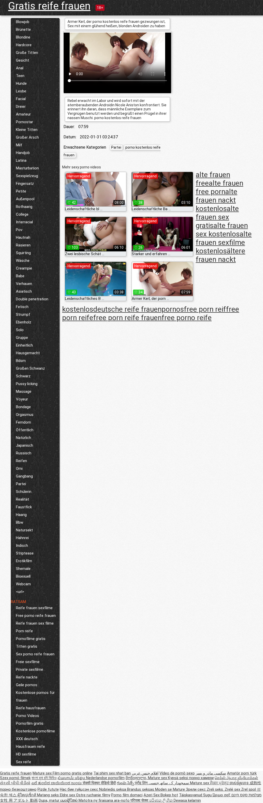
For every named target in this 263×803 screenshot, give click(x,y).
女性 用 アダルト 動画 (19, 800)
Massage (23, 391)
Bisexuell (23, 576)
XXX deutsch (27, 739)
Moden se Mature (170, 789)
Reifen (21, 460)
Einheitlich (24, 345)
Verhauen (24, 283)
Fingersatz (25, 183)
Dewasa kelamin (187, 800)
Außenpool (25, 199)
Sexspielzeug (27, 176)
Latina (21, 160)
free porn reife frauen (127, 317)
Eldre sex (68, 795)
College (22, 214)
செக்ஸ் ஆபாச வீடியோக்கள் (236, 778)
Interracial (24, 222)
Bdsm (21, 360)
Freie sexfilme (28, 661)
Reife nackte (26, 677)
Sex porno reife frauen (35, 654)
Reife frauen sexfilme (34, 608)
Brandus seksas (141, 789)
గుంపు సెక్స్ (126, 783)
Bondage (23, 407)
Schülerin (23, 491)
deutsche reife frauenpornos (138, 309)
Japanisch (24, 445)
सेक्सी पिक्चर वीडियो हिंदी (99, 783)
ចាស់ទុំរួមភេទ (240, 783)
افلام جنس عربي (145, 773)
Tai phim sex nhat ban (112, 773)
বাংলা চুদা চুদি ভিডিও (44, 778)
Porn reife (24, 631)
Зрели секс (196, 789)
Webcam (23, 584)
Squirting (23, 253)
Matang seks (48, 795)
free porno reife (187, 317)
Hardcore (24, 45)
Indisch (22, 545)
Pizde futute (48, 789)
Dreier (21, 106)
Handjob (23, 152)
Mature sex (43, 773)
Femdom (23, 422)
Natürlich (23, 437)
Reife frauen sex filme (35, 623)
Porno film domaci (127, 795)
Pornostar (24, 122)
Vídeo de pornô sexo (177, 773)
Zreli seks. (216, 789)
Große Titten (27, 52)
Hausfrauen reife (30, 746)
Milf (19, 145)
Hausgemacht (28, 353)
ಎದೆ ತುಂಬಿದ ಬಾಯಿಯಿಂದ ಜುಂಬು (57, 783)
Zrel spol (249, 789)
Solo (20, 330)
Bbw (19, 522)
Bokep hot (169, 795)
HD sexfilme (26, 754)
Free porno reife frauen (36, 615)
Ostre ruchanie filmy (93, 795)
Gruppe (22, 337)
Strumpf (23, 314)
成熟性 (255, 783)
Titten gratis (26, 646)
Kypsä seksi (178, 778)
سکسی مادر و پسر (211, 773)
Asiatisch (24, 291)
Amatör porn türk (242, 773)
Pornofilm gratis (29, 723)
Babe (20, 276)
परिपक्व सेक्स (139, 800)
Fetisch (22, 306)
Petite (21, 191)
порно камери (201, 778)
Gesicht (22, 60)
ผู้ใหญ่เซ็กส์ (27, 795)
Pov (19, 229)
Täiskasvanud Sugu (196, 795)
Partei (21, 484)
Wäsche (23, 260)
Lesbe (21, 91)
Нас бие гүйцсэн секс (79, 789)
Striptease (25, 553)
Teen (20, 75)
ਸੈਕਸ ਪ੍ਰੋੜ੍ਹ (220, 783)
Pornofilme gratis (30, 638)
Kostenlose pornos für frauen (35, 696)
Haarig (21, 514)
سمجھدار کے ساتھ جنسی (169, 783)
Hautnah (23, 237)
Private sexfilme (29, 669)
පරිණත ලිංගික (161, 800)
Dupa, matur (49, 800)
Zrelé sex (233, 789)
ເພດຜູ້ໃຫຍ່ (69, 800)
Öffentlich (24, 430)
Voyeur (22, 399)
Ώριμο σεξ (222, 795)
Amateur (23, 114)
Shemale (23, 568)
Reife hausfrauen (30, 708)
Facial (21, 99)
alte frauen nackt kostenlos (216, 200)
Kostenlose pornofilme (35, 731)
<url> (20, 591)
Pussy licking (26, 383)
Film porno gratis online (72, 773)
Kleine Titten (26, 129)
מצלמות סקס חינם (246, 795)
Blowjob (22, 22)
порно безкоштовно (18, 789)
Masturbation (27, 168)
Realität (22, 499)
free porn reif (205, 309)
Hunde (21, 83)
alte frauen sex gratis (217, 217)
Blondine (23, 37)
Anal (19, 68)
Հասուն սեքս (72, 778)
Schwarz (23, 376)
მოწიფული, (137, 778)
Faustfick (24, 507)
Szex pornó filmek (15, 778)
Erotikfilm (24, 561)
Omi (19, 468)
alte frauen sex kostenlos (222, 229)
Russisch (23, 453)
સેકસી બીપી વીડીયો (15, 783)
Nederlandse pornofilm (105, 778)
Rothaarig (24, 206)
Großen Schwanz (30, 368)
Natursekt (24, 530)
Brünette (23, 29)
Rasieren (23, 245)
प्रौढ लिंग (142, 783)
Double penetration (32, 299)
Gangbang (24, 476)
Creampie (24, 268)
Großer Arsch (27, 137)
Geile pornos (26, 685)
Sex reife (23, 762)
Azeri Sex (152, 795)
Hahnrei (22, 538)
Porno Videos (27, 715)
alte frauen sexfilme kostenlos (224, 242)
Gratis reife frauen (49, 6)
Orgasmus (24, 414)
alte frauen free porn (219, 187)
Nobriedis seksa (113, 789)
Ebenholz (23, 322)
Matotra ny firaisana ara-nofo (104, 800)
